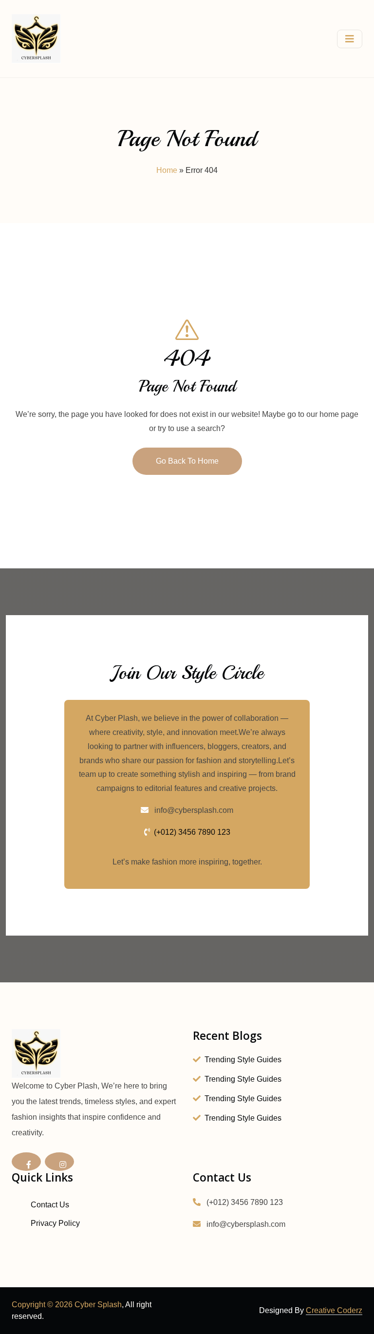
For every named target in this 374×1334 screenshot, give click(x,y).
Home (166, 170)
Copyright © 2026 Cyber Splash (67, 1304)
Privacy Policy (55, 1223)
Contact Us (50, 1205)
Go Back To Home (187, 461)
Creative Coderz (334, 1310)
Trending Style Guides (243, 1059)
